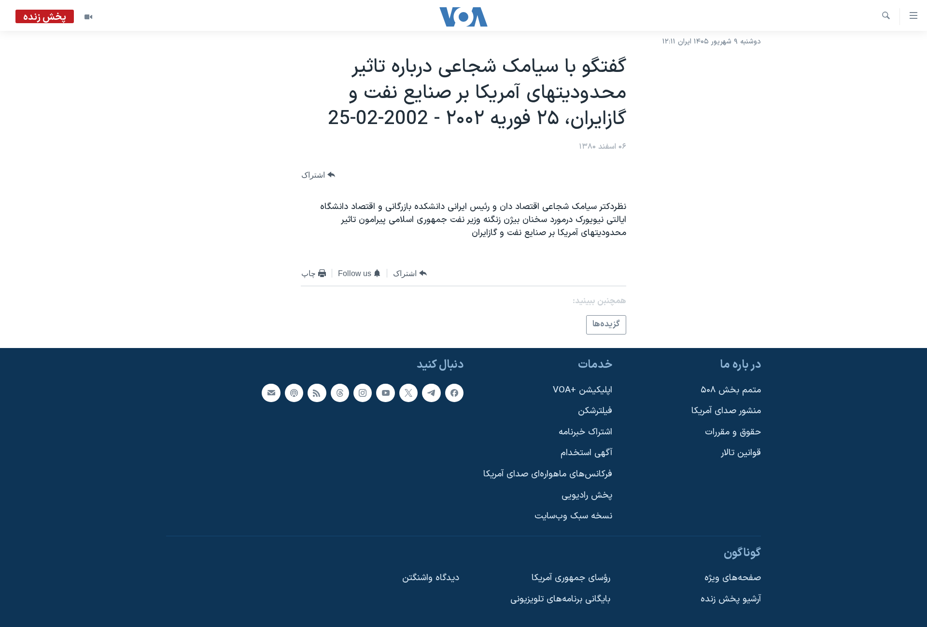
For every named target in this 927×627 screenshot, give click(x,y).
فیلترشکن (595, 411)
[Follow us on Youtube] (385, 392)
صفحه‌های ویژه (732, 578)
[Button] (318, 174)
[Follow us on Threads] (340, 392)
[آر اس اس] (317, 392)
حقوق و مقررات (733, 431)
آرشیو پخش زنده (731, 599)
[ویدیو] (88, 17)
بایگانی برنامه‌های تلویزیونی (560, 599)
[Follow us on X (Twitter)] (408, 392)
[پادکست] (294, 392)
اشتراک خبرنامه (585, 431)
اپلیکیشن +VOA (582, 389)
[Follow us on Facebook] (454, 392)
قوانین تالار (741, 453)
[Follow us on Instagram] (362, 392)
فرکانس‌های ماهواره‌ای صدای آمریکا (547, 474)
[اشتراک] (271, 392)
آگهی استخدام (586, 453)
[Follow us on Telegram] (431, 392)
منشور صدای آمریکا (726, 411)
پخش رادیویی (587, 495)
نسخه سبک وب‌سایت (573, 516)
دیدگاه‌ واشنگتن (430, 578)
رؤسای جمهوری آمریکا (571, 578)
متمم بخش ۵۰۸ (731, 389)
